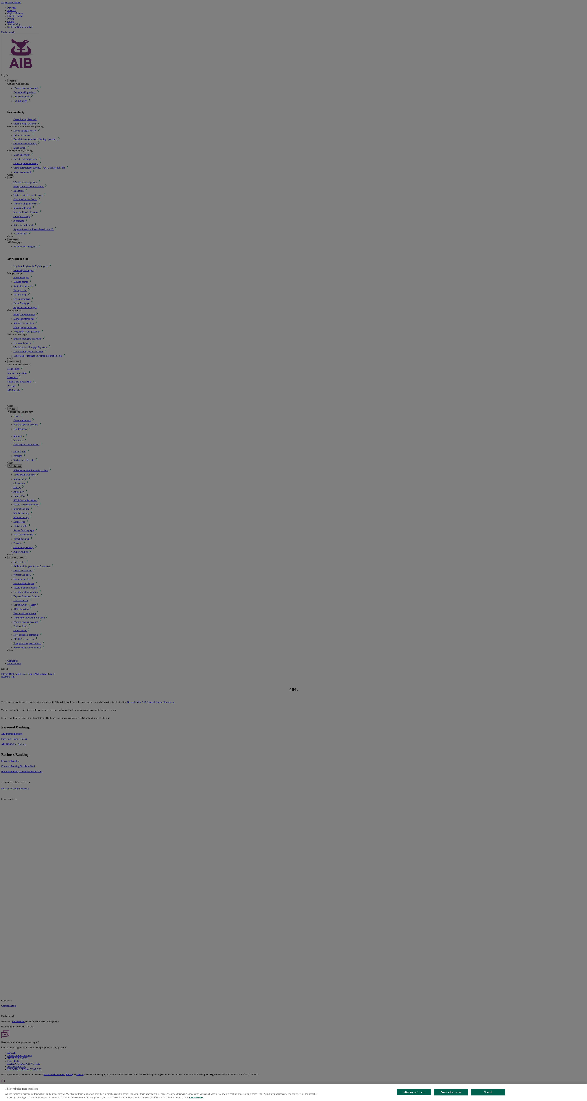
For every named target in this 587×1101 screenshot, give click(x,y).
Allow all (488, 1092)
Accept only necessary (451, 1092)
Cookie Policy (196, 1097)
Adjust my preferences (413, 1092)
